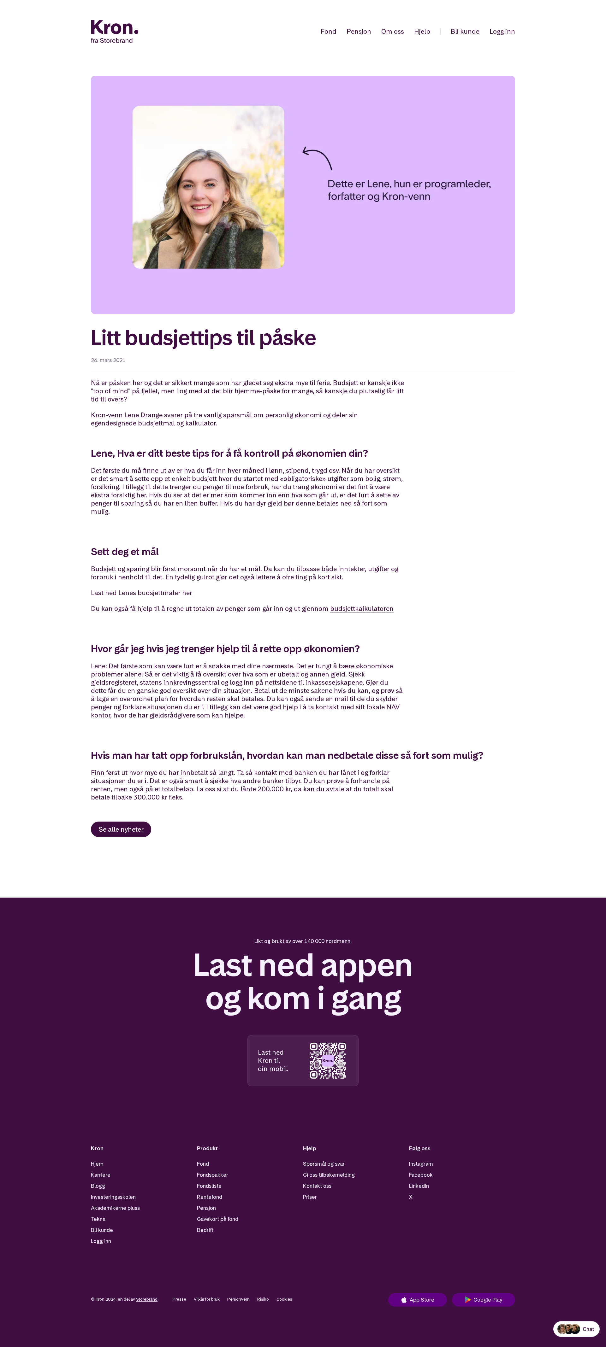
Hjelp (422, 31)
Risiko (263, 1299)
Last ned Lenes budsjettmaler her (141, 593)
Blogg (98, 1185)
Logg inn (502, 31)
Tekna (98, 1218)
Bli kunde (465, 31)
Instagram (421, 1163)
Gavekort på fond (217, 1218)
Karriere (100, 1174)
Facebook (421, 1174)
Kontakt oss (317, 1185)
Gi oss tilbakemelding (329, 1174)
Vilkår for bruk (207, 1299)
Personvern (238, 1299)
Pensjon (359, 31)
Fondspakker (212, 1174)
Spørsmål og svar (324, 1163)
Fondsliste (209, 1185)
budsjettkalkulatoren (362, 608)
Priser (310, 1196)
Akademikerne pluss (115, 1207)
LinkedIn (419, 1185)
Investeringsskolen (113, 1196)
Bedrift (205, 1230)
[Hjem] (115, 31)
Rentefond (209, 1196)
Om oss (392, 31)
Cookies (284, 1299)
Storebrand (146, 1299)
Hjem (97, 1163)
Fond (328, 31)
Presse (179, 1299)
